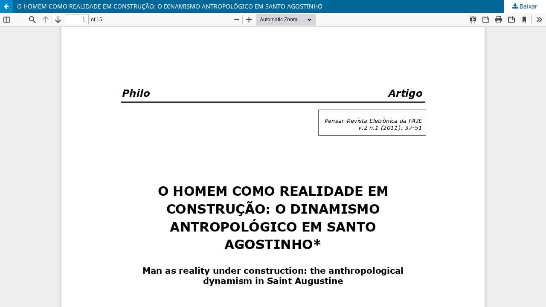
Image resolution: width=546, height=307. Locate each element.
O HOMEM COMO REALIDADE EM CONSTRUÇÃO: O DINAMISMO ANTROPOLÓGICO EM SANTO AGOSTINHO (169, 6)
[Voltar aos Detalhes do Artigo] (6, 6)
